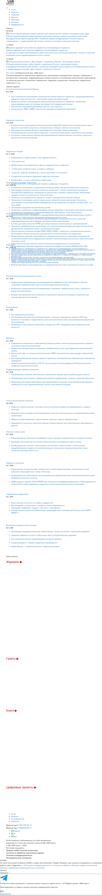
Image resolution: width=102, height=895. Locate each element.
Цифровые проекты (21, 787)
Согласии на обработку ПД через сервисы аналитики (74, 865)
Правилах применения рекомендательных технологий (22, 867)
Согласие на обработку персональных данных (25, 853)
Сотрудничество (17, 818)
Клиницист (11, 246)
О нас (13, 9)
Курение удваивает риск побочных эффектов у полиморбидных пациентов (36, 50)
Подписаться (5, 893)
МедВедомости (17, 24)
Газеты (12, 658)
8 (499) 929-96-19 (24, 825)
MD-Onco (10, 339)
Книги (11, 710)
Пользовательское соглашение (18, 857)
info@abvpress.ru (24, 827)
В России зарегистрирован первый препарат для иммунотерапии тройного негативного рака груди (46, 36)
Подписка (15, 14)
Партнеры (15, 19)
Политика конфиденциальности (19, 855)
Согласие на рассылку (28, 850)
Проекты (14, 12)
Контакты (15, 22)
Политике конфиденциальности (38, 865)
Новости (14, 17)
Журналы (14, 561)
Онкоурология (12, 308)
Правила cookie (12, 850)
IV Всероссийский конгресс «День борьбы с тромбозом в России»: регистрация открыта (42, 64)
